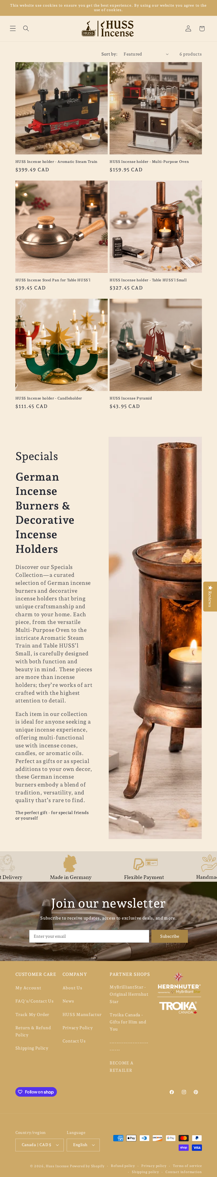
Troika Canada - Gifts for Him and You (128, 1022)
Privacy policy (153, 1166)
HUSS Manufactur (82, 1014)
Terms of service (187, 1166)
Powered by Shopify (87, 1166)
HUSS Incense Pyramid (131, 398)
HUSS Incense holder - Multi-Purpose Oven (149, 161)
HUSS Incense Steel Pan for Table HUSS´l (53, 280)
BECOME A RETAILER (122, 1066)
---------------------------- (129, 1046)
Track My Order (32, 1014)
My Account (28, 987)
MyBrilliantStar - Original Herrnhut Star (129, 994)
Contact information (183, 1172)
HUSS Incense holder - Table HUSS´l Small (148, 280)
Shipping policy (145, 1172)
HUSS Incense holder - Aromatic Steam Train (56, 161)
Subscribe (169, 936)
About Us (72, 987)
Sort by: (109, 54)
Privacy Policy (77, 1027)
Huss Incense (57, 1166)
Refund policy (123, 1166)
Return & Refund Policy (33, 1031)
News (68, 1001)
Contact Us (74, 1040)
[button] (13, 28)
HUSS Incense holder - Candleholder (48, 398)
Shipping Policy (31, 1048)
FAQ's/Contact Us (34, 1001)
